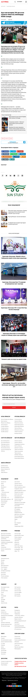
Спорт (2, 488)
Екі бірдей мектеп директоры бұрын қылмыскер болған (17, 223)
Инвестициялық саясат (20, 487)
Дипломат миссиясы (19, 514)
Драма (2, 563)
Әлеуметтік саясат (19, 492)
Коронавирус (4, 664)
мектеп (6, 138)
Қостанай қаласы (5, 440)
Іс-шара (3, 643)
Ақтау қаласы (4, 424)
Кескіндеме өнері (5, 587)
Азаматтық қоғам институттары (19, 500)
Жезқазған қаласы (19, 430)
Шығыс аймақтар (6, 462)
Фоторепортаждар (5, 626)
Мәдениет (3, 584)
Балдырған (17, 610)
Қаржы (2, 550)
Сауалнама (3, 502)
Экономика (4, 530)
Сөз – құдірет (4, 569)
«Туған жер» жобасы (19, 615)
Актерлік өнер (4, 590)
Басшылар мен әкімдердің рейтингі (19, 496)
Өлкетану (17, 542)
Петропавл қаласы (5, 447)
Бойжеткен (3, 612)
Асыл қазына (4, 567)
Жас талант (17, 612)
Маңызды (17, 530)
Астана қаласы (18, 419)
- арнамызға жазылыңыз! (13, 142)
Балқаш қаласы (18, 433)
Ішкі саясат (17, 481)
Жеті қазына (17, 596)
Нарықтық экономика (6, 535)
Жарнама (4, 680)
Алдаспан (17, 544)
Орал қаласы (4, 421)
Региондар (3, 652)
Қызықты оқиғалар (5, 622)
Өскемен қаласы (5, 467)
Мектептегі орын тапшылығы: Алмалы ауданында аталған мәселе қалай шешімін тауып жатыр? (17, 212)
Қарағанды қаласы (19, 424)
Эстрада (3, 599)
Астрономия (17, 638)
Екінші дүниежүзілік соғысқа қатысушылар (20, 626)
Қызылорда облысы (19, 458)
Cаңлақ (3, 638)
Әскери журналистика (6, 624)
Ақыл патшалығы (19, 643)
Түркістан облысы (19, 449)
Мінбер (16, 524)
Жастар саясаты (19, 485)
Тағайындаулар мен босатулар (19, 505)
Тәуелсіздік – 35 (5, 497)
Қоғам (2, 485)
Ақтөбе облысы (4, 430)
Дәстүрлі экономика (6, 533)
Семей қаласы (4, 465)
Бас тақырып (18, 522)
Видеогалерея (18, 619)
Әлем (2, 483)
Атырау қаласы (4, 428)
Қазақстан (3, 481)
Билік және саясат (19, 494)
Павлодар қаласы (5, 444)
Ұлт (15, 584)
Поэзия (2, 560)
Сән (2, 620)
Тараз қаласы (18, 453)
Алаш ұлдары (18, 539)
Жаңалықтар (4, 479)
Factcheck (17, 624)
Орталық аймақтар (20, 416)
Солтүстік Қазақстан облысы (6, 450)
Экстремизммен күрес (6, 640)
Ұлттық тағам (18, 590)
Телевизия (3, 596)
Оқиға (2, 506)
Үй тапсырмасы (5, 613)
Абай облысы (4, 472)
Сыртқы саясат (18, 483)
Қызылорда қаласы (19, 456)
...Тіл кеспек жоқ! (5, 492)
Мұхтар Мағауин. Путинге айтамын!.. (17, 216)
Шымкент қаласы (19, 447)
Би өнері (3, 589)
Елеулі (16, 479)
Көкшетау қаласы (19, 422)
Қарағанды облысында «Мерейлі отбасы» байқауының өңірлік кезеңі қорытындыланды (14, 257)
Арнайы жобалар (19, 617)
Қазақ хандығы (18, 537)
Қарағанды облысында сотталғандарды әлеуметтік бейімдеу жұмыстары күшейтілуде (14, 334)
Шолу (2, 647)
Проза (2, 562)
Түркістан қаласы (19, 451)
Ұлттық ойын (18, 589)
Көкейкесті (3, 487)
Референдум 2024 (19, 526)
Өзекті (2, 633)
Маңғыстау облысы (5, 422)
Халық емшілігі (4, 663)
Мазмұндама (18, 648)
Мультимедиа (4, 501)
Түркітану (17, 540)
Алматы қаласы (18, 440)
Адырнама (3, 494)
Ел (15, 521)
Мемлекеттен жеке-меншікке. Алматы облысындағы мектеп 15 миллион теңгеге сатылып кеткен (17, 129)
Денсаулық (3, 636)
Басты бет (3, 6)
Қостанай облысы (5, 442)
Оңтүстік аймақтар (20, 438)
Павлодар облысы (5, 446)
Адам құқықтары (18, 507)
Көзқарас (3, 648)
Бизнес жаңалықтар (6, 549)
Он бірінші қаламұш (5, 570)
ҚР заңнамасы (18, 629)
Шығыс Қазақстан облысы (5, 470)
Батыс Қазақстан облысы (7, 419)
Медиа (2, 601)
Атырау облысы (5, 426)
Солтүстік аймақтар (6, 438)
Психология (17, 636)
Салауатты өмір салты (6, 661)
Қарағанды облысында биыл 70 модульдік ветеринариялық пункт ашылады (14, 283)
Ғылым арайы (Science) (20, 640)
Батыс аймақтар (5, 416)
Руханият (3, 555)
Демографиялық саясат (20, 490)
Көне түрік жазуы (19, 546)
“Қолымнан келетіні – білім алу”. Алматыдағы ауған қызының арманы (16, 123)
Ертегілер (3, 574)
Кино (2, 594)
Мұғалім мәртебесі (19, 647)
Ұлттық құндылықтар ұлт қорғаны (20, 621)
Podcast (3, 645)
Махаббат (3, 617)
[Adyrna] (6, 1)
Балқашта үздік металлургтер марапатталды (14, 359)
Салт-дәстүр (18, 587)
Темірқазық (17, 613)
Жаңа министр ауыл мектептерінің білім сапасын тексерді (17, 117)
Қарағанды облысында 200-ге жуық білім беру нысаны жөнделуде (14, 308)
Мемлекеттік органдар (20, 502)
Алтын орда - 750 (19, 547)
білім (3, 138)
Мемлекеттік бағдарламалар (18, 512)
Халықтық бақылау (5, 540)
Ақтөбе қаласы (4, 431)
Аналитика (3, 547)
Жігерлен (17, 641)
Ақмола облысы (18, 421)
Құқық (16, 519)
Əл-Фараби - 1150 (19, 549)
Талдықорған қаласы (19, 444)
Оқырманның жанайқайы (7, 615)
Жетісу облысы (18, 446)
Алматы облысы (18, 442)
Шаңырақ (3, 619)
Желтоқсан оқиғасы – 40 (7, 499)
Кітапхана (3, 572)
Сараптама (3, 495)
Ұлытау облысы (18, 428)
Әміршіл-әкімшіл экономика (5, 538)
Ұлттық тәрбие (18, 592)
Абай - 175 (17, 551)
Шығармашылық (5, 558)
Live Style (3, 607)
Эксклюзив (3, 650)
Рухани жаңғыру (5, 576)
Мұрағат (3, 504)
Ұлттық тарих (18, 533)
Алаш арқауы (4, 577)
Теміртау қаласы (18, 431)
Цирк (2, 597)
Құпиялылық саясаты (13, 680)
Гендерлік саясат (19, 488)
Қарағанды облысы (11, 6)
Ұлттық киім (17, 594)
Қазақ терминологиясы (6, 641)
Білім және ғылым (19, 633)
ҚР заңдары (17, 509)
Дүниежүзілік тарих (19, 535)
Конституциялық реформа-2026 (18, 517)
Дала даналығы (4, 565)
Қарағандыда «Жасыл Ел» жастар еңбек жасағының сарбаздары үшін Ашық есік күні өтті (14, 385)
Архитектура (4, 603)
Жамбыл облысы (19, 454)
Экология (3, 654)
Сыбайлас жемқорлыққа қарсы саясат (7, 543)
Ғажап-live (17, 645)
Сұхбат (2, 490)
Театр (2, 592)
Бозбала (3, 610)
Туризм (2, 545)
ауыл (11, 138)
